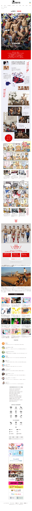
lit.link (11, 429)
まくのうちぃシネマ (19, 391)
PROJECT (21, 424)
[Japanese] (13, 437)
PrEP (19, 398)
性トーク (20, 395)
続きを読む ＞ (16, 294)
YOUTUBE (19, 429)
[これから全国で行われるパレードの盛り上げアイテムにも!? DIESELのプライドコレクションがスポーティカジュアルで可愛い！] (16, 276)
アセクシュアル (11, 391)
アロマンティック (17, 390)
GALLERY (26, 5)
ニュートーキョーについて (15, 438)
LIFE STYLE (5, 5)
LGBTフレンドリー (15, 398)
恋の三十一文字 (15, 394)
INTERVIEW (13, 5)
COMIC (16, 5)
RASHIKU (11, 424)
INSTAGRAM (19, 433)
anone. (17, 395)
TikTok (11, 431)
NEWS (1, 5)
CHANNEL (30, 5)
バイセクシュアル (12, 390)
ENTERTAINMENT (9, 5)
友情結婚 (11, 398)
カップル (15, 391)
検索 (22, 387)
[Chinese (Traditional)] (17, 437)
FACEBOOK (12, 433)
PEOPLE (23, 5)
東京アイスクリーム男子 (12, 395)
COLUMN (20, 5)
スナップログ (11, 394)
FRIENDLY (16, 424)
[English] (22, 437)
